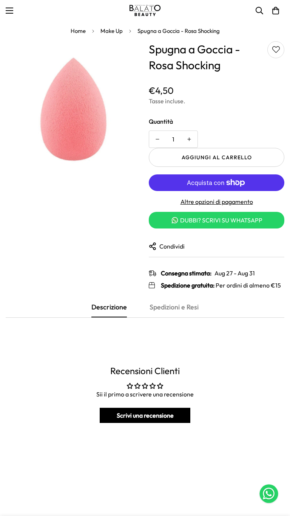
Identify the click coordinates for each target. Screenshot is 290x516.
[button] (275, 10)
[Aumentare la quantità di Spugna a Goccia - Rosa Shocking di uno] (189, 139)
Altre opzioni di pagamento (216, 201)
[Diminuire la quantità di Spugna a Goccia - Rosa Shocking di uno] (157, 139)
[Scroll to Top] (275, 474)
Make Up (111, 30)
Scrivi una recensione (145, 415)
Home (78, 30)
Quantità (161, 121)
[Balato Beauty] (145, 10)
